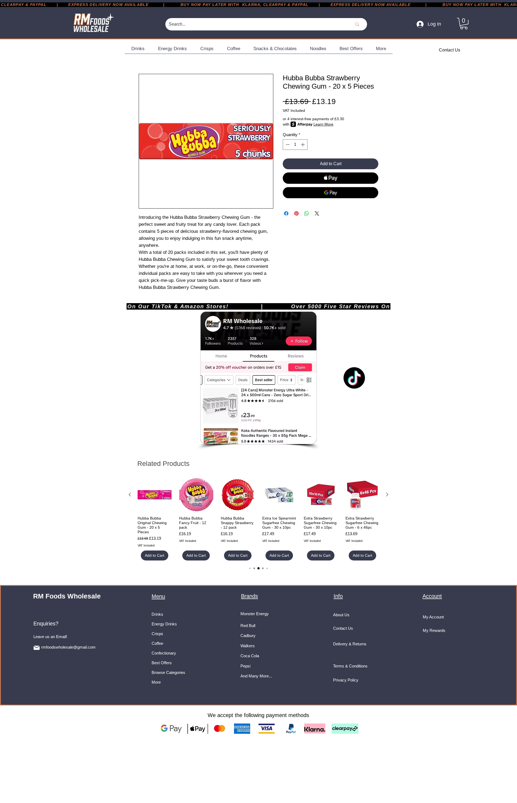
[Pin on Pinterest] (296, 213)
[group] (258, 519)
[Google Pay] (330, 192)
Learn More (323, 124)
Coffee (157, 643)
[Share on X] (317, 213)
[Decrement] (287, 145)
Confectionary (164, 653)
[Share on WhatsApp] (306, 213)
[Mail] (36, 647)
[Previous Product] (130, 494)
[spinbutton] (295, 145)
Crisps (157, 633)
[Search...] (357, 24)
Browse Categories (168, 672)
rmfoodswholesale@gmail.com (68, 647)
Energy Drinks (164, 624)
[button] (464, 23)
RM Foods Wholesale (67, 596)
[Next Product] (387, 494)
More (156, 682)
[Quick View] (155, 495)
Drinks (157, 614)
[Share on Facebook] (286, 213)
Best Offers (162, 662)
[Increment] (303, 145)
